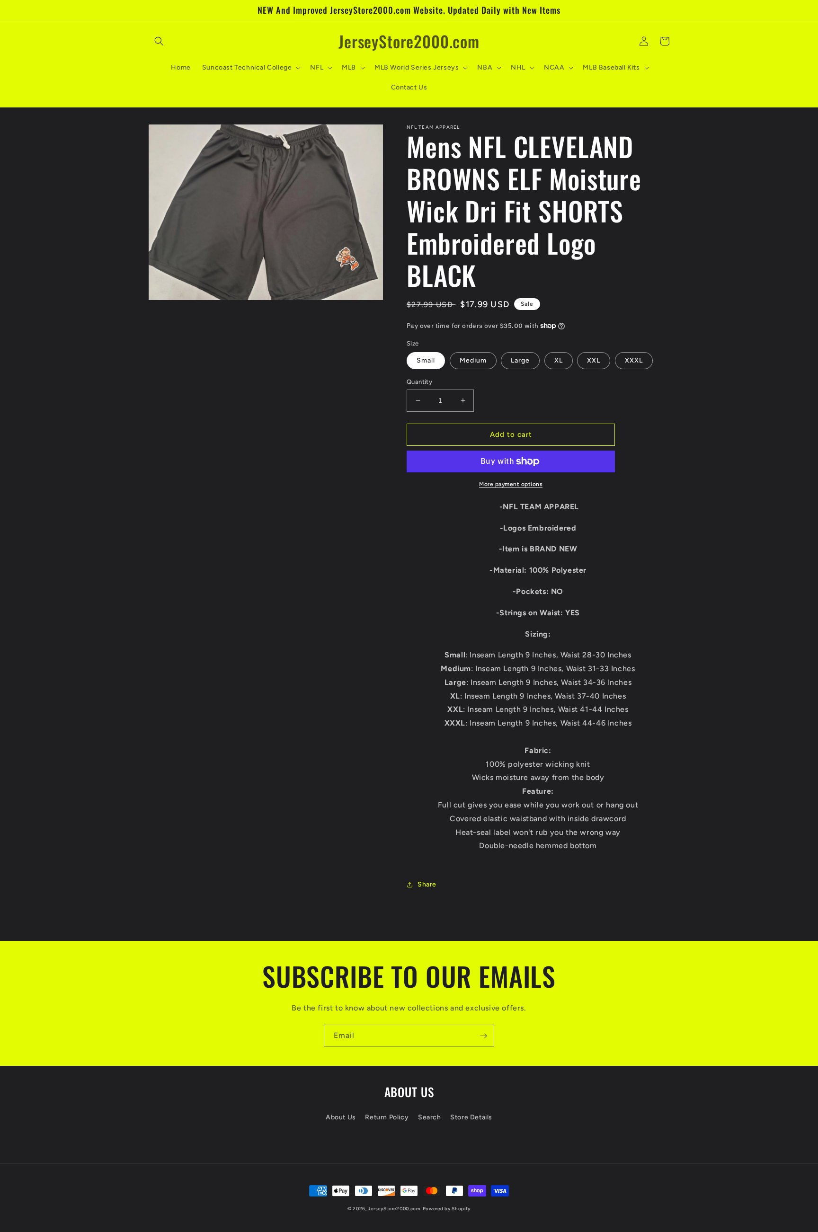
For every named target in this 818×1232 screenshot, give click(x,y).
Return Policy (387, 1117)
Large (520, 360)
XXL (593, 360)
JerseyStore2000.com (394, 1208)
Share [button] (427, 884)
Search (429, 1117)
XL (558, 360)
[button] (159, 41)
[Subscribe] (483, 1036)
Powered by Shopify (447, 1208)
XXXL (634, 360)
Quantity (419, 381)
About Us (341, 1117)
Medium (473, 360)
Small (426, 360)
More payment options (510, 484)
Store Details (471, 1117)
